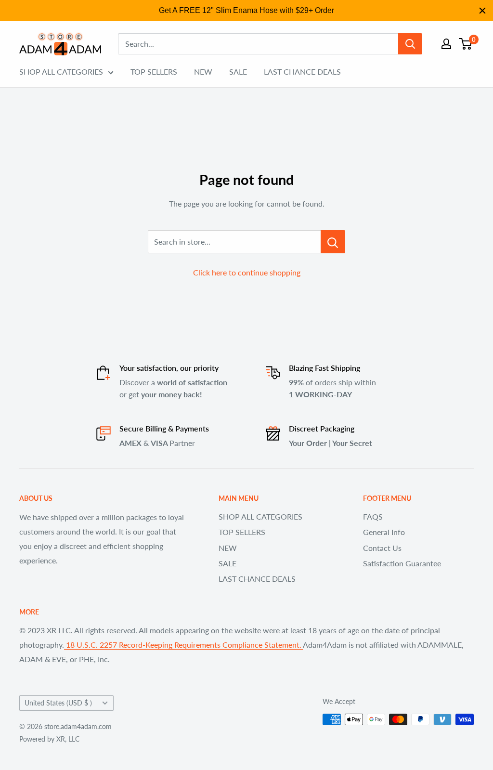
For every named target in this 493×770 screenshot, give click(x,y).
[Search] (410, 43)
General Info (384, 531)
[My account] (446, 44)
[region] (246, 10)
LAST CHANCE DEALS (302, 71)
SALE (238, 71)
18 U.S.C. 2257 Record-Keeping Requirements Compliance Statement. (183, 644)
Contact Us (382, 547)
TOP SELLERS (153, 71)
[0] (466, 44)
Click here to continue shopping (246, 272)
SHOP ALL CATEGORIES (61, 71)
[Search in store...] (333, 241)
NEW (203, 71)
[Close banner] (482, 10)
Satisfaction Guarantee (402, 563)
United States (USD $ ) (58, 703)
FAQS (373, 516)
